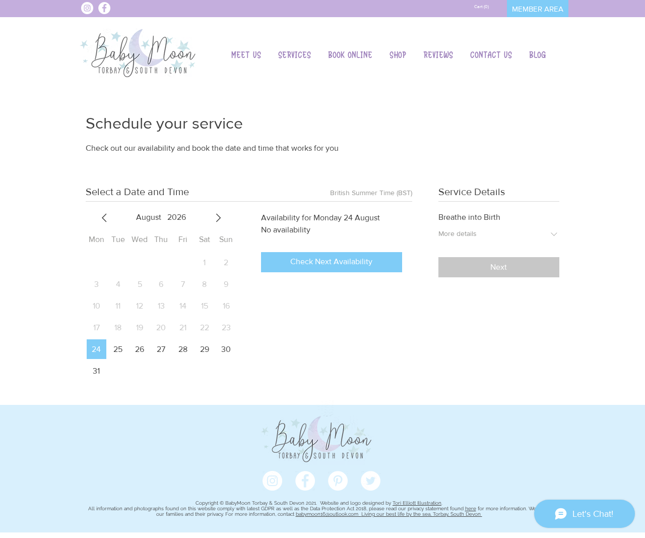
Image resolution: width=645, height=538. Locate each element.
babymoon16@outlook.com (328, 514)
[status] (371, 193)
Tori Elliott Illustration (417, 503)
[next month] (218, 218)
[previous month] (104, 218)
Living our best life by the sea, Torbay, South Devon (421, 514)
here (470, 508)
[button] (482, 6)
